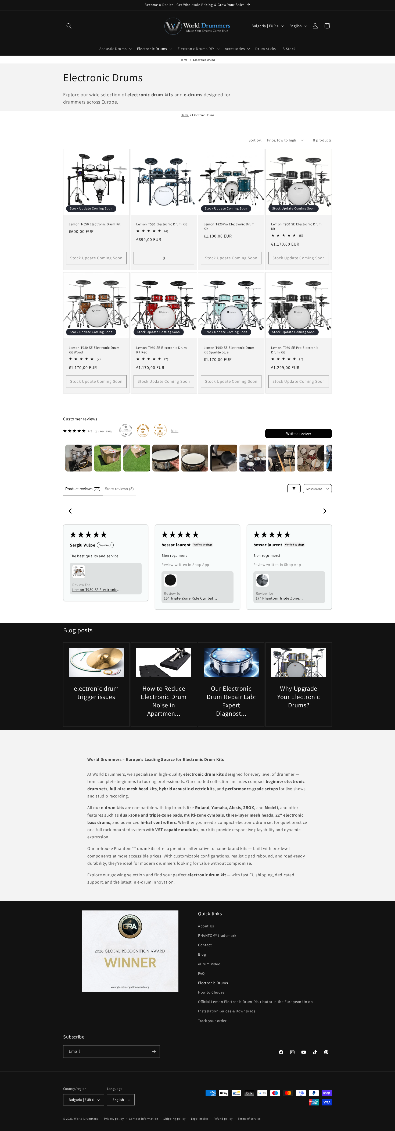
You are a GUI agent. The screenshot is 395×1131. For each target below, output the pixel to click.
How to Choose (211, 992)
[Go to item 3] (136, 458)
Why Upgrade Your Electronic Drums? (298, 696)
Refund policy (223, 1119)
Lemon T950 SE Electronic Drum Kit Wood (94, 350)
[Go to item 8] (281, 458)
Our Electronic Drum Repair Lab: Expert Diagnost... (231, 701)
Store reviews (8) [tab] (119, 489)
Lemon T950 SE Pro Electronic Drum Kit (294, 350)
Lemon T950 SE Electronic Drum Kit (296, 226)
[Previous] (71, 511)
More (174, 431)
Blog (202, 954)
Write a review (298, 433)
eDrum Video (209, 963)
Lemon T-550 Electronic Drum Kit (95, 224)
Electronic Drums (213, 982)
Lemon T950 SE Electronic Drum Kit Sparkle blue (229, 350)
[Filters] (294, 488)
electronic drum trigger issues (96, 692)
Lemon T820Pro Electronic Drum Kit (229, 226)
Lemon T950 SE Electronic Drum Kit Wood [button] (94, 589)
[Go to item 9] (310, 458)
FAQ (201, 973)
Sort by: (255, 140)
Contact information (143, 1119)
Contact (205, 944)
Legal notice (199, 1119)
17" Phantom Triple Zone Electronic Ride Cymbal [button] (277, 598)
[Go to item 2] (107, 458)
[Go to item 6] (223, 458)
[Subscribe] (154, 1051)
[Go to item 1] (78, 458)
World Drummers (86, 1119)
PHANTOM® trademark (217, 935)
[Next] (323, 511)
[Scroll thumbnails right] (325, 458)
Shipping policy (174, 1119)
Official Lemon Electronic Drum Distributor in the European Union (255, 1001)
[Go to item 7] (252, 458)
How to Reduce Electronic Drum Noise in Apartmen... (164, 701)
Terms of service (249, 1119)
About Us (206, 926)
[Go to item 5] (194, 458)
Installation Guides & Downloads (227, 1011)
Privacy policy (114, 1119)
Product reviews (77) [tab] (82, 489)
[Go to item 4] (165, 458)
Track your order (212, 1020)
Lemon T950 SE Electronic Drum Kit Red (161, 350)
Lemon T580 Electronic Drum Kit (161, 224)
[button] (69, 26)
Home (184, 59)
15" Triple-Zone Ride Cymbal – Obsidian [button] (190, 598)
